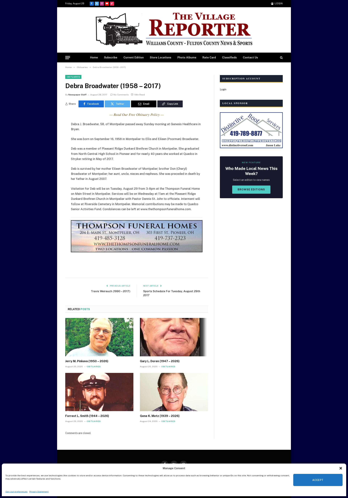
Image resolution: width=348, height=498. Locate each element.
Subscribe (110, 57)
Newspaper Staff (77, 94)
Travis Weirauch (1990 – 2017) (110, 291)
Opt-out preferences (16, 491)
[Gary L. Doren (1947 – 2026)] (174, 337)
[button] (341, 468)
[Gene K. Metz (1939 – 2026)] (174, 392)
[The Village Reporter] (174, 30)
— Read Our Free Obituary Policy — (136, 114)
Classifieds (229, 57)
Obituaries (73, 77)
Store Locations (160, 57)
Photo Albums (186, 57)
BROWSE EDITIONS (251, 189)
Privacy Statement (39, 491)
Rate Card (209, 57)
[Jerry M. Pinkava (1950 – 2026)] (99, 337)
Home (94, 57)
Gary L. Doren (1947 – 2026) (160, 361)
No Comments (121, 94)
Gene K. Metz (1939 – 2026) (160, 416)
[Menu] (67, 57)
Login (223, 89)
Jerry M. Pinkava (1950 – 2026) (86, 361)
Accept (318, 479)
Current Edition (133, 57)
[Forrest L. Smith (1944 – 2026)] (99, 392)
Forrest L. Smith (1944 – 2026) (87, 416)
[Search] (281, 57)
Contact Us (250, 57)
